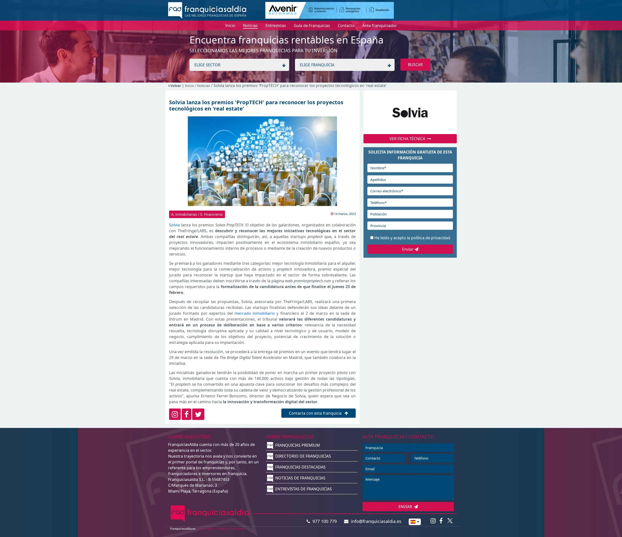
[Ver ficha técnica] (410, 112)
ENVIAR (406, 506)
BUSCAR (415, 64)
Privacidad (237, 529)
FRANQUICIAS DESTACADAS (300, 467)
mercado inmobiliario (254, 313)
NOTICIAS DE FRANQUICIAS (299, 478)
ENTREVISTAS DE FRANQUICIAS (303, 489)
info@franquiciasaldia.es (374, 521)
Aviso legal (206, 529)
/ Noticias (203, 85)
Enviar (408, 249)
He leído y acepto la (412, 237)
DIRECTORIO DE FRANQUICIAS (302, 456)
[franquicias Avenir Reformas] (329, 10)
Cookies (221, 529)
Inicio (189, 85)
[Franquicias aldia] (207, 10)
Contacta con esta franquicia (316, 413)
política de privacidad (430, 237)
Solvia (174, 225)
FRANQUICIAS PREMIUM (297, 445)
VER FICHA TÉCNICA (408, 138)
